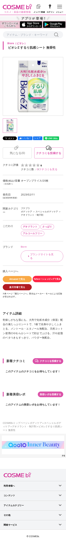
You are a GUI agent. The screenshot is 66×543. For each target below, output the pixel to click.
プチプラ (25, 208)
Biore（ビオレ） (17, 43)
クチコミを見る (48, 169)
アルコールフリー (32, 233)
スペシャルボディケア (47, 211)
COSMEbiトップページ (15, 423)
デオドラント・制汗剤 (32, 214)
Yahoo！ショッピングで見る (47, 278)
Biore (24, 246)
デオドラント (30, 226)
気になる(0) (17, 153)
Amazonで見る (17, 279)
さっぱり (47, 226)
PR (63, 455)
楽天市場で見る (17, 287)
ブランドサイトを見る (42, 256)
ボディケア (26, 211)
